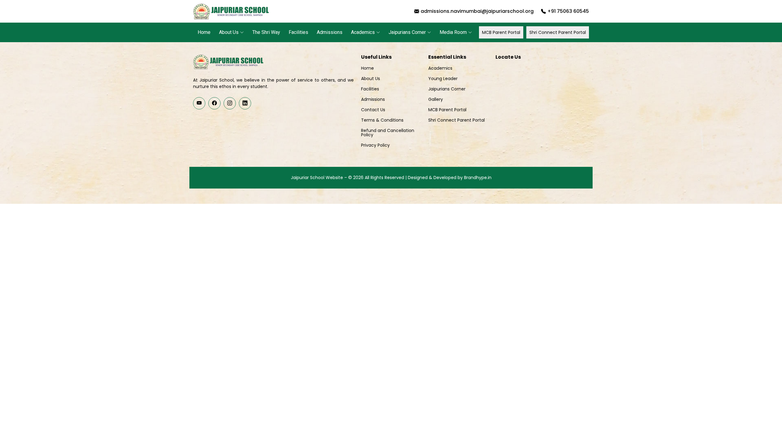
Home (204, 32)
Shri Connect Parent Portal (557, 32)
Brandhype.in (477, 177)
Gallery (435, 99)
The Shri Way (266, 32)
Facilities (298, 32)
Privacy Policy (375, 145)
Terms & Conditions (382, 120)
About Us (370, 78)
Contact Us (373, 110)
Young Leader (443, 78)
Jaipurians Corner (447, 89)
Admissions (329, 32)
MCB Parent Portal (501, 32)
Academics (440, 68)
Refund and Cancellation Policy (387, 132)
